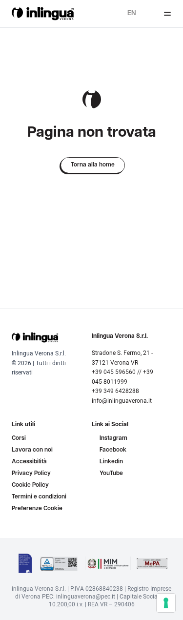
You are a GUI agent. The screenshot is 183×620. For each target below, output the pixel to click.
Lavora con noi (32, 450)
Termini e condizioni (39, 497)
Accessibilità (29, 462)
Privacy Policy (31, 473)
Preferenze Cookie (37, 509)
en (131, 13)
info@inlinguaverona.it (122, 400)
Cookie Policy (30, 485)
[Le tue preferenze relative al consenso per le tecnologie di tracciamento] (166, 603)
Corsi (19, 438)
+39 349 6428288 (115, 391)
